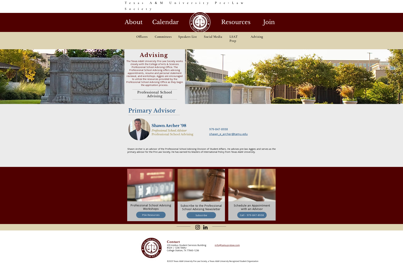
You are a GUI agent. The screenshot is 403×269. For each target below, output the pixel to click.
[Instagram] (198, 227)
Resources (235, 22)
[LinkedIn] (205, 227)
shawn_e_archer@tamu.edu (228, 134)
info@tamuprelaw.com (227, 245)
